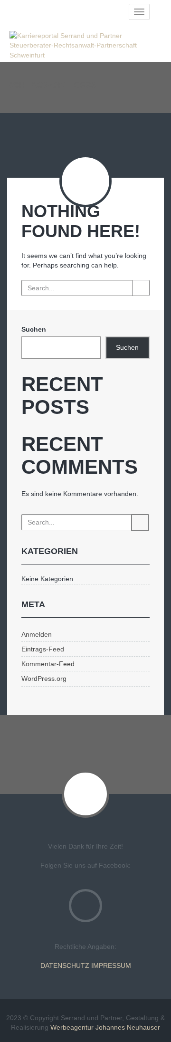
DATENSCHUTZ (64, 965)
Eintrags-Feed (42, 649)
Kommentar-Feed (48, 664)
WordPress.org (43, 678)
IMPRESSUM (111, 965)
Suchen (33, 329)
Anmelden (36, 634)
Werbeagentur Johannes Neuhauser (105, 1027)
